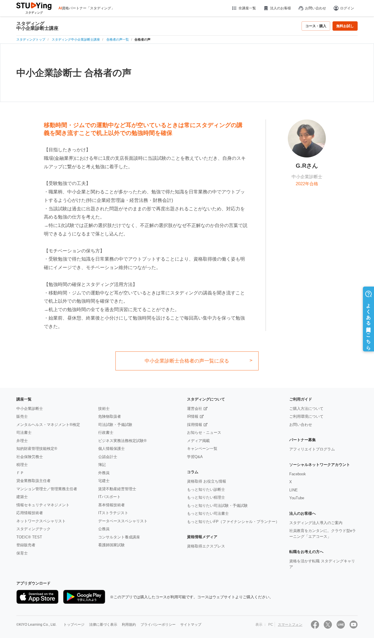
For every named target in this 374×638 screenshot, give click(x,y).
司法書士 (24, 432)
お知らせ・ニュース (204, 432)
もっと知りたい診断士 (206, 489)
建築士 (22, 497)
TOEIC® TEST (29, 537)
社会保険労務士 (29, 457)
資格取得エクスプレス (206, 546)
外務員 (104, 473)
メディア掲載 (198, 440)
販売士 (22, 416)
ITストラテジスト (113, 513)
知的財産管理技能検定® (36, 448)
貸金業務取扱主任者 (33, 480)
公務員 (104, 529)
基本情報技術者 (111, 505)
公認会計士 (107, 457)
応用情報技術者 (29, 513)
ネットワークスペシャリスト (41, 521)
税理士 (22, 464)
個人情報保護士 (111, 448)
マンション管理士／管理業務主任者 (46, 489)
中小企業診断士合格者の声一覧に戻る (187, 361)
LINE (293, 490)
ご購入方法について (306, 408)
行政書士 (105, 432)
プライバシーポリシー (158, 625)
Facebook (297, 474)
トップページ (73, 625)
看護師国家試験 (111, 545)
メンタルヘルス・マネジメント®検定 (48, 424)
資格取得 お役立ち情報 (206, 481)
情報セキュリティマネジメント (43, 505)
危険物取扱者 (109, 416)
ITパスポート (109, 497)
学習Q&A (195, 457)
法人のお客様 (280, 8)
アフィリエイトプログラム (312, 449)
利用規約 (129, 625)
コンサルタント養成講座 (119, 537)
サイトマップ (190, 625)
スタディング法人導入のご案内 (315, 523)
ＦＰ (20, 473)
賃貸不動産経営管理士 (117, 489)
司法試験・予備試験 (115, 424)
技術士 (104, 408)
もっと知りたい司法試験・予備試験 (217, 505)
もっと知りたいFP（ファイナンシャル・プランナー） (233, 521)
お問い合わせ (315, 8)
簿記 (102, 464)
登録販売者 (25, 545)
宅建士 (104, 480)
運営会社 (194, 408)
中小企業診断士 (29, 408)
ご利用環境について (306, 416)
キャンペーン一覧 (202, 448)
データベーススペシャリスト (123, 521)
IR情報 (192, 416)
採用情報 (194, 424)
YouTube (296, 498)
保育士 (22, 553)
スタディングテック (33, 529)
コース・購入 (315, 26)
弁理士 (22, 440)
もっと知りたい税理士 (206, 497)
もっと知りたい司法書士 (208, 513)
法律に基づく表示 (103, 625)
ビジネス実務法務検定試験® (122, 440)
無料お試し (345, 26)
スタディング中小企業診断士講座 (37, 26)
